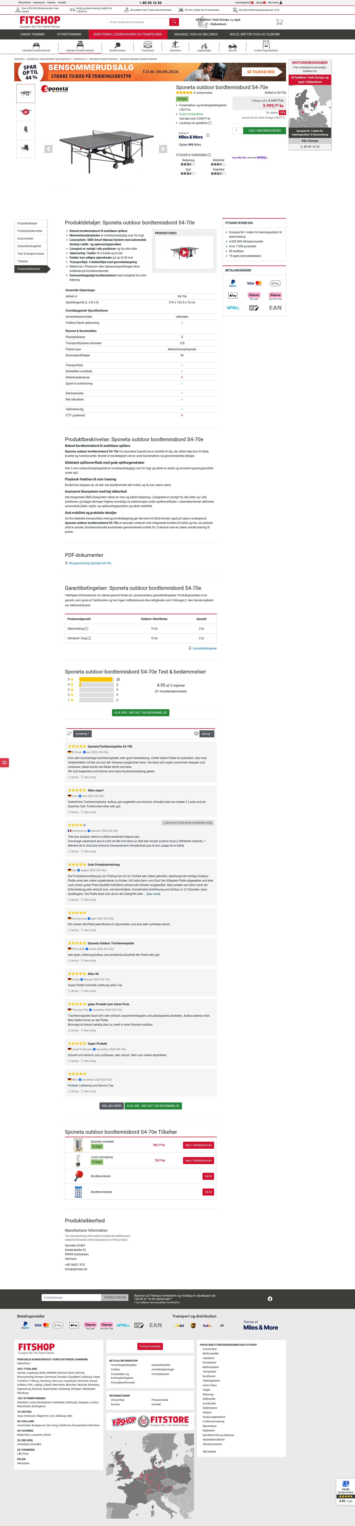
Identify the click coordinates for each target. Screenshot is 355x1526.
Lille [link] (19, 1453)
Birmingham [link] (44, 1402)
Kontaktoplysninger (163, 1369)
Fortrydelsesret (160, 1374)
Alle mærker (209, 1451)
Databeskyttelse (161, 1365)
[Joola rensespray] (78, 1160)
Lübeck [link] (47, 1384)
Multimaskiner (211, 1367)
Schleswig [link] (64, 1388)
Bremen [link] (39, 1376)
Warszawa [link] (23, 1463)
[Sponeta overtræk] (78, 1145)
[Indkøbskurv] (280, 22)
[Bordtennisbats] (78, 1176)
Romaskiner (209, 1362)
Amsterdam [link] (24, 1425)
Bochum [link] (62, 1372)
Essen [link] (96, 1376)
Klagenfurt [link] (42, 1416)
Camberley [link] (58, 1402)
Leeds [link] (32, 1402)
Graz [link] (20, 1416)
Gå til (208, 1176)
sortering (81, 734)
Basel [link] (20, 1434)
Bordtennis (79, 59)
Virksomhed (24, 2)
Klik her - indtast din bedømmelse (140, 712)
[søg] (174, 22)
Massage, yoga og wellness (196, 34)
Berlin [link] (42, 1372)
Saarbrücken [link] (50, 1388)
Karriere (51, 2)
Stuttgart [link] (76, 1388)
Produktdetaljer (27, 223)
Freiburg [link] (34, 1381)
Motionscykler (211, 1353)
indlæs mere (111, 1106)
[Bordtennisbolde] (78, 1192)
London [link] (93, 1402)
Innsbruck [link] (29, 1416)
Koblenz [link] (21, 1384)
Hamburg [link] (45, 1381)
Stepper (207, 1412)
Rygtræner (209, 1430)
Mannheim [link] (59, 1384)
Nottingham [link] (39, 1406)
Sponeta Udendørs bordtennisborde (138, 59)
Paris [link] (26, 1453)
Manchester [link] (24, 1406)
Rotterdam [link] (93, 1425)
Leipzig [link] (38, 1384)
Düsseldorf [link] (74, 1376)
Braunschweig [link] (25, 1376)
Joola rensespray (102, 1157)
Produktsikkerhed (28, 269)
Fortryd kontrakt (150, 1346)
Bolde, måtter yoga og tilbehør (255, 34)
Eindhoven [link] (65, 1425)
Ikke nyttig (89, 777)
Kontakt (62, 2)
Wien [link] (69, 1416)
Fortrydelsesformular (123, 1382)
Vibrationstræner (212, 1444)
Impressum (39, 2)
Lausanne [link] (37, 1434)
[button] (25, 93)
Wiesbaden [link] (89, 1388)
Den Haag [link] (52, 1425)
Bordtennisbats (101, 1176)
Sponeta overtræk (102, 1141)
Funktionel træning (213, 1421)
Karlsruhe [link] (82, 1381)
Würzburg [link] (22, 1393)
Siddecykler (209, 1398)
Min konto (273, 2)
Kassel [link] (93, 1381)
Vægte (206, 1389)
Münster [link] (82, 1384)
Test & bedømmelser (30, 253)
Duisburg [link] (87, 1376)
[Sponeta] (55, 88)
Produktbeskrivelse (29, 231)
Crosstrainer (210, 1349)
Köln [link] (30, 1384)
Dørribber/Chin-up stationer (218, 1435)
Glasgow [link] (83, 1402)
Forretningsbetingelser (124, 1365)
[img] (207, 135)
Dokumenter (25, 238)
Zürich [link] (47, 1434)
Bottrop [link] (80, 1372)
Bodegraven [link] (39, 1425)
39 (118, 679)
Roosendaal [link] (79, 1425)
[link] (233, 283)
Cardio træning (32, 34)
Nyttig (74, 777)
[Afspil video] (184, 252)
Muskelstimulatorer (214, 1439)
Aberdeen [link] (22, 1402)
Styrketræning (69, 34)
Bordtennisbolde (101, 1192)
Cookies (115, 1369)
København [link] (23, 1363)
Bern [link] (27, 1434)
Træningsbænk (211, 1380)
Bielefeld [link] (52, 1372)
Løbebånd (208, 1358)
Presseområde (160, 1400)
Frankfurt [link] (22, 1381)
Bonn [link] (71, 1372)
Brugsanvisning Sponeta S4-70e (90, 563)
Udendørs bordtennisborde (102, 59)
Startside (19, 59)
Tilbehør (22, 261)
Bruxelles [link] (36, 1444)
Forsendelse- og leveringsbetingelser (122, 1376)
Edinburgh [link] (71, 1402)
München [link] (71, 1384)
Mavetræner (210, 1426)
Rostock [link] (37, 1388)
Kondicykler (209, 1403)
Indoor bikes (210, 1385)
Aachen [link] (21, 1372)
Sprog (259, 2)
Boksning (208, 1394)
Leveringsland (242, 2)
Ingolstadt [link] (70, 1381)
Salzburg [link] (61, 1416)
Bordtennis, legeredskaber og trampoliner (128, 34)
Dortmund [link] (50, 1376)
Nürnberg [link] (93, 1384)
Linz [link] (52, 1416)
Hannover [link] (57, 1381)
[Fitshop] (40, 22)
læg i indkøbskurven (264, 130)
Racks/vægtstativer (214, 1417)
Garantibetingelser (29, 246)
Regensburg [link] (24, 1388)
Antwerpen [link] (23, 1444)
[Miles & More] (261, 1325)
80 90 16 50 (311, 146)
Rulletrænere (210, 1408)
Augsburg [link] (32, 1372)
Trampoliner (209, 1371)
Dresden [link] (62, 1376)
